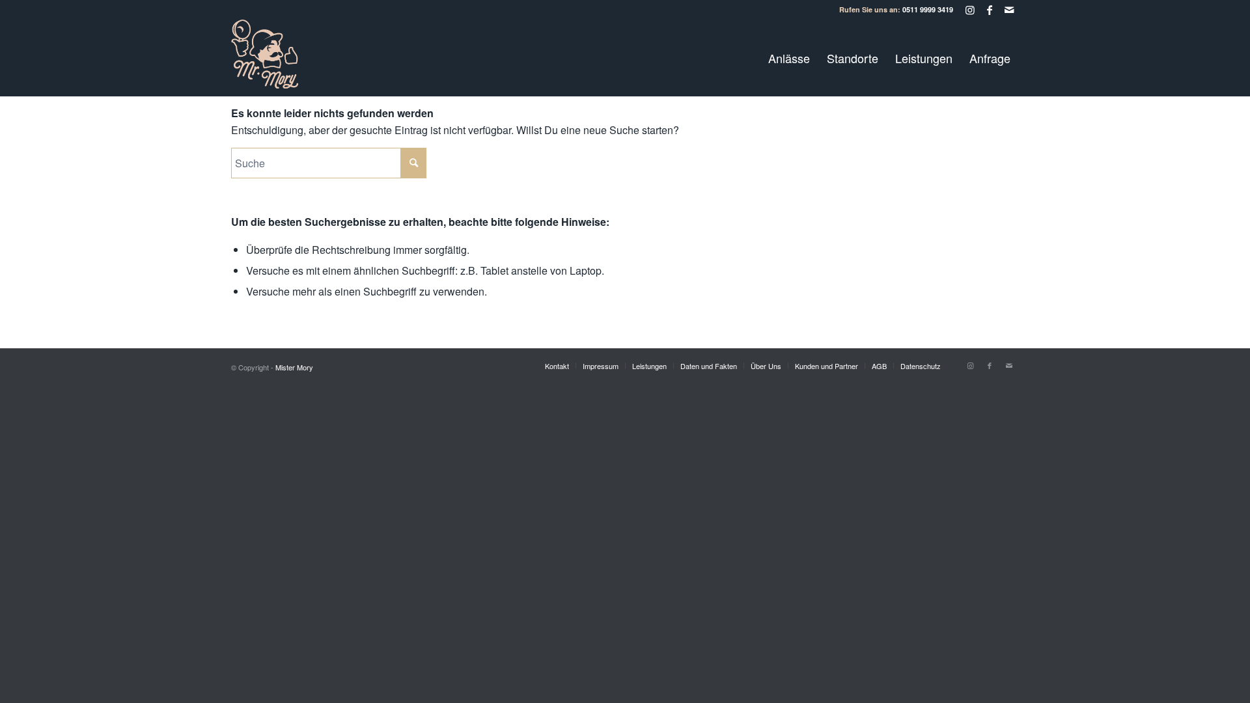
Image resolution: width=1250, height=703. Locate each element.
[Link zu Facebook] (989, 10)
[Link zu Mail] (1009, 10)
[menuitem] (789, 58)
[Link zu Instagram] (969, 10)
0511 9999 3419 (927, 9)
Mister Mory (294, 367)
